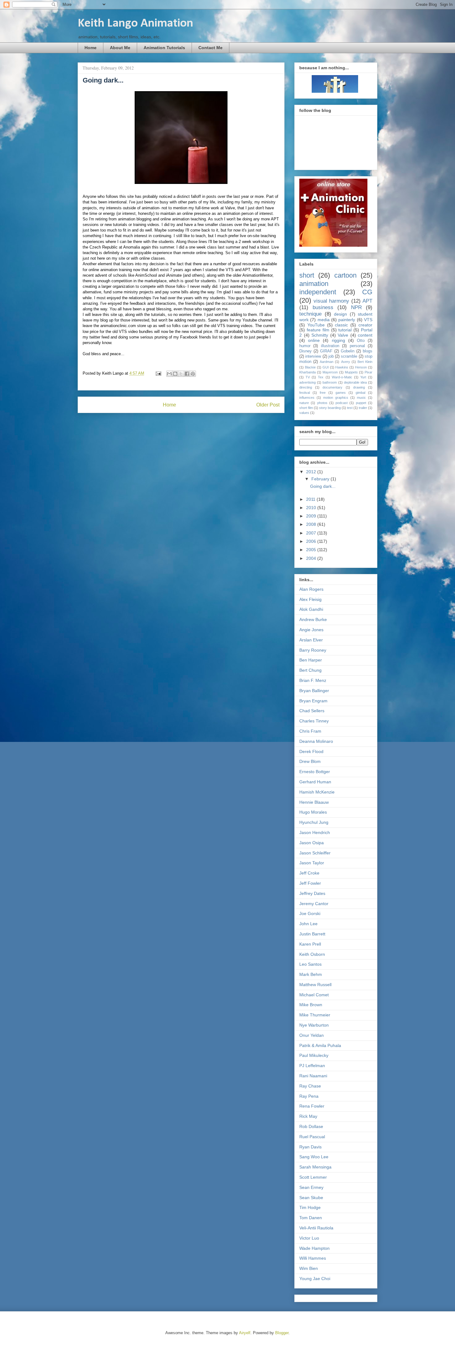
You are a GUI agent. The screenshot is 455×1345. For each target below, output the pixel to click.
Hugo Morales (313, 812)
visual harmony (331, 301)
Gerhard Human (315, 781)
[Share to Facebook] (187, 374)
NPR (356, 307)
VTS (368, 319)
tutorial (345, 329)
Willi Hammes (312, 1258)
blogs (367, 351)
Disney (305, 351)
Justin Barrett (312, 933)
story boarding (330, 408)
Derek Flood (311, 751)
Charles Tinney (314, 720)
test (350, 408)
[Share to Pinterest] (193, 374)
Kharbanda (307, 372)
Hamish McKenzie (317, 792)
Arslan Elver (311, 639)
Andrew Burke (313, 619)
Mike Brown (310, 1004)
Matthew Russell (315, 984)
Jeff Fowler (310, 883)
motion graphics (335, 397)
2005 (311, 549)
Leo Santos (310, 964)
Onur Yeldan (311, 1035)
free (323, 392)
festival (304, 392)
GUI (326, 367)
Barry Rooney (312, 650)
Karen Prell (310, 944)
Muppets (351, 372)
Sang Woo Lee (313, 1156)
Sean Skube (311, 1197)
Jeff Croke (309, 872)
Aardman (326, 362)
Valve (343, 335)
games (341, 392)
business (323, 307)
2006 (311, 541)
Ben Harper (310, 660)
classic (341, 324)
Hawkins (341, 367)
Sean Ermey (311, 1187)
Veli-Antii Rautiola (316, 1227)
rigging (338, 340)
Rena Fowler (311, 1106)
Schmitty (319, 335)
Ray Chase (310, 1085)
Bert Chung (310, 670)
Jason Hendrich (314, 832)
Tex (320, 377)
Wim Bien (308, 1268)
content (365, 335)
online (314, 340)
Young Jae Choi (314, 1278)
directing (305, 387)
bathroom (330, 382)
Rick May (308, 1116)
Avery (345, 362)
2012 (311, 471)
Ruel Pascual (312, 1136)
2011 (311, 499)
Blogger (281, 1332)
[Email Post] (158, 373)
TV (308, 377)
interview (313, 356)
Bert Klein (365, 362)
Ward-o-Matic (342, 377)
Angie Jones (311, 629)
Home (90, 47)
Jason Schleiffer (315, 852)
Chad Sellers (311, 710)
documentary (332, 387)
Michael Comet (314, 994)
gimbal (360, 392)
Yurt (363, 377)
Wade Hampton (314, 1248)
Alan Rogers (311, 589)
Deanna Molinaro (316, 741)
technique (310, 314)
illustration (330, 346)
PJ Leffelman (312, 1065)
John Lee (308, 923)
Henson (361, 367)
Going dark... (323, 486)
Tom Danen (310, 1217)
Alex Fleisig (310, 599)
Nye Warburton (314, 1025)
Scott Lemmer (313, 1177)
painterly (346, 319)
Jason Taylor (311, 862)
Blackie (310, 367)
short (306, 275)
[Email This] (169, 374)
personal (357, 346)
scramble (349, 356)
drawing (359, 387)
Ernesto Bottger (314, 771)
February (321, 478)
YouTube (316, 324)
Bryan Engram (313, 700)
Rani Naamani (313, 1075)
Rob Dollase (311, 1126)
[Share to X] (181, 374)
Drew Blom (310, 761)
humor (304, 346)
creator (365, 324)
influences (306, 397)
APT (367, 301)
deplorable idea (355, 382)
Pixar (368, 372)
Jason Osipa (311, 842)
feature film (318, 329)
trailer (363, 408)
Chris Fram (310, 731)
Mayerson (330, 372)
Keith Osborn (312, 954)
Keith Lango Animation (135, 23)
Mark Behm (310, 974)
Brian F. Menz (312, 680)
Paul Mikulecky (313, 1055)
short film (306, 408)
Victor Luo (309, 1238)
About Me (120, 47)
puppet (361, 403)
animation (313, 283)
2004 (311, 558)
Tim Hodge (310, 1207)
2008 (311, 524)
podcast (342, 403)
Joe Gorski (309, 913)
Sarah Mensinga (315, 1166)
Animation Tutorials (164, 47)
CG (367, 292)
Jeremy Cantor (313, 903)
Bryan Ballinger (314, 690)
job (331, 356)
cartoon (345, 275)
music (361, 397)
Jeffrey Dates (312, 893)
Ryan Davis (310, 1146)
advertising (307, 382)
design (340, 314)
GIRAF (326, 351)
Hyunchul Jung (313, 822)
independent (317, 292)
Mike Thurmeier (314, 1014)
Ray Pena (308, 1096)
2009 (311, 515)
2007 (311, 532)
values (304, 413)
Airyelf (244, 1332)
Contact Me (210, 47)
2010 (311, 507)
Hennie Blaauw (314, 802)
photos (322, 403)
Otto (361, 340)
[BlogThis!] (175, 374)
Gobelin (347, 351)
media (324, 319)
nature (304, 403)
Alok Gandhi (311, 609)
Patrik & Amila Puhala (320, 1045)
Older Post (268, 404)
